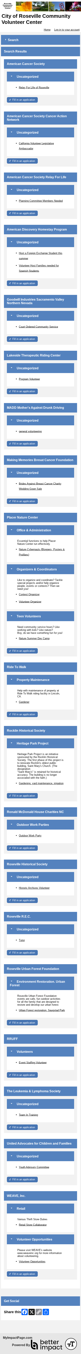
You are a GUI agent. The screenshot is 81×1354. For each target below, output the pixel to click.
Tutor (22, 940)
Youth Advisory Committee (34, 1167)
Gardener (24, 701)
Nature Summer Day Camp (34, 638)
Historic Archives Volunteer (34, 887)
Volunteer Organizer (30, 601)
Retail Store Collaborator (33, 1224)
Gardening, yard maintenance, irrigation (41, 783)
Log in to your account (67, 29)
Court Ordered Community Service (38, 326)
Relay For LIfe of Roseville (34, 87)
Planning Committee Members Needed (41, 200)
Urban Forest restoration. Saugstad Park (42, 1010)
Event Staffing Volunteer (33, 1062)
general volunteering (30, 431)
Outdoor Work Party (30, 835)
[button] (71, 1344)
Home (47, 29)
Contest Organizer (29, 594)
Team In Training (28, 1114)
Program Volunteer (29, 378)
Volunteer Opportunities (32, 1261)
